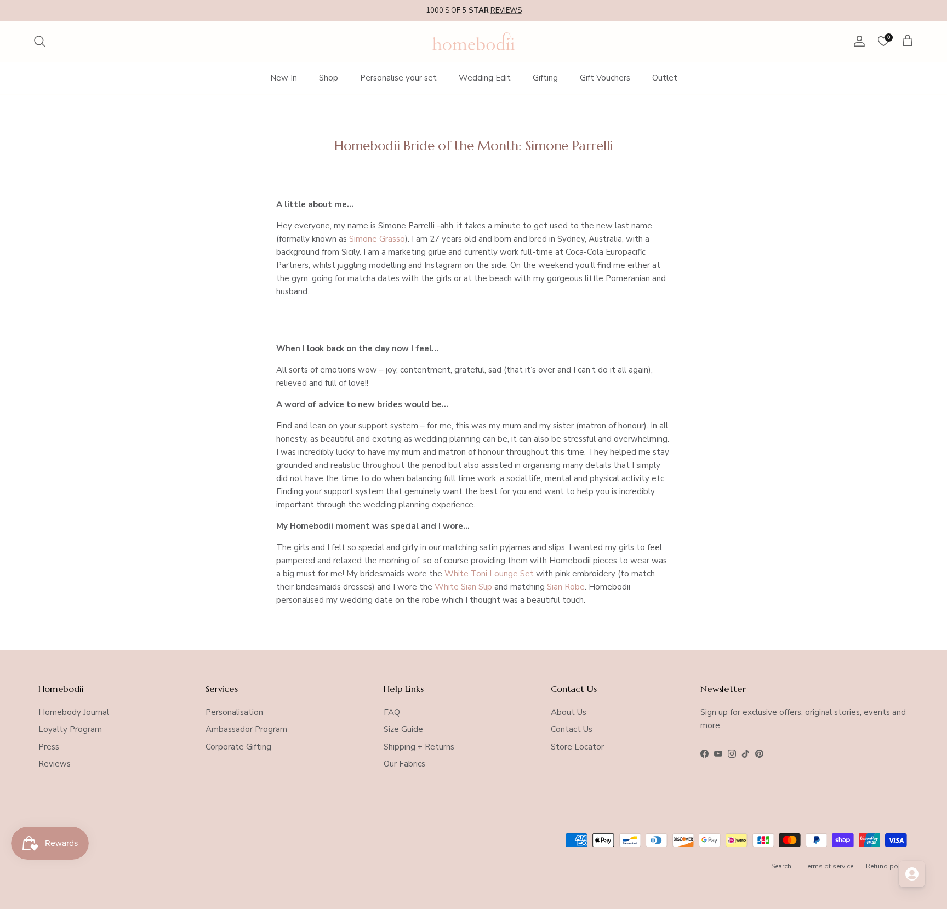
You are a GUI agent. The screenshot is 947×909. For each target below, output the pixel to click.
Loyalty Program (70, 729)
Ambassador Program (246, 729)
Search (781, 866)
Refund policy (887, 866)
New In (283, 77)
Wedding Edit (485, 77)
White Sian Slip (463, 586)
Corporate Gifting (238, 746)
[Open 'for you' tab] (912, 874)
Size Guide (403, 729)
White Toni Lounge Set (489, 573)
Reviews (54, 763)
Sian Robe (566, 586)
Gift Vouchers (605, 77)
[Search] (39, 41)
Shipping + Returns (419, 746)
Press (48, 746)
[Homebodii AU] (473, 41)
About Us (568, 712)
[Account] (857, 41)
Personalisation (234, 712)
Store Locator (577, 746)
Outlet (664, 77)
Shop (328, 77)
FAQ (392, 712)
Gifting (545, 77)
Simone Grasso (377, 238)
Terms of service (828, 866)
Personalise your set (398, 77)
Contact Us (571, 729)
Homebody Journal (73, 712)
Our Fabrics (404, 763)
